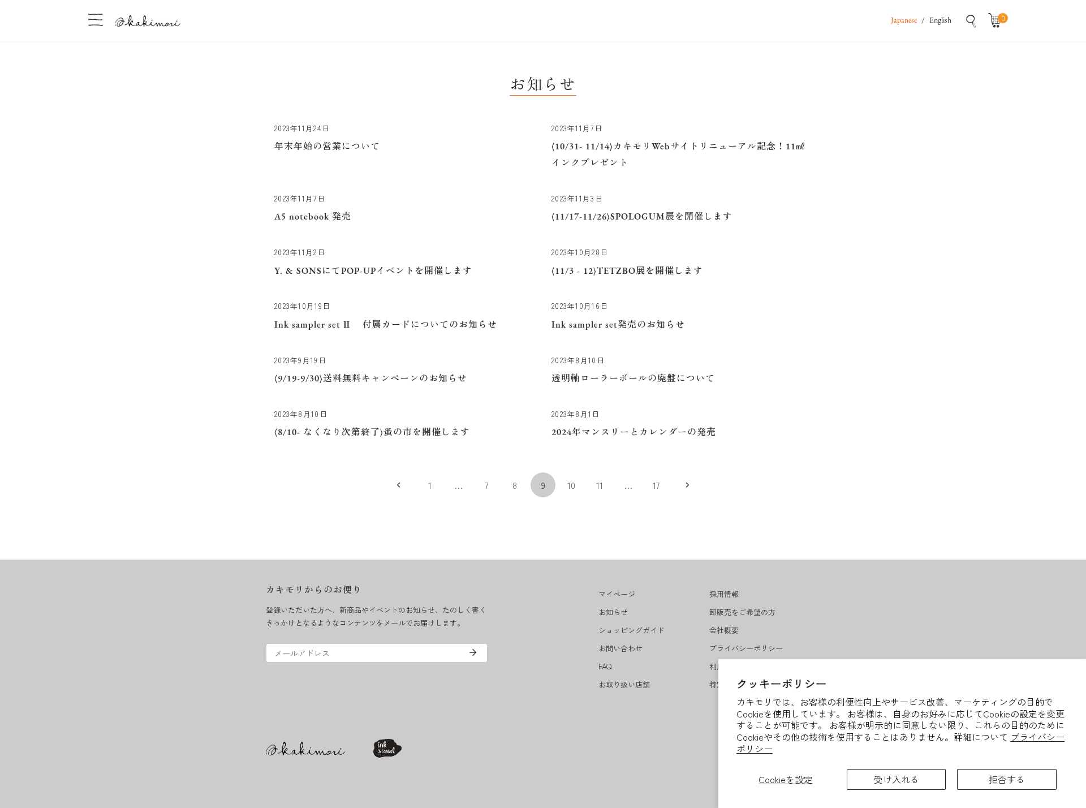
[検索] (971, 21)
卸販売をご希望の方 (742, 612)
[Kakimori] (147, 20)
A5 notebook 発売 (312, 217)
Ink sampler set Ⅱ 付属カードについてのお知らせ (385, 325)
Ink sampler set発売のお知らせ (618, 325)
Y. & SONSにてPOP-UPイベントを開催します (373, 271)
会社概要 (724, 630)
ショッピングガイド (631, 630)
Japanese (904, 20)
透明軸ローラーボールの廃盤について (633, 379)
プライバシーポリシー (746, 648)
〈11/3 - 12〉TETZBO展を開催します (627, 271)
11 (599, 485)
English (940, 20)
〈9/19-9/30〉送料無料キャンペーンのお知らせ (370, 379)
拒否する (1007, 779)
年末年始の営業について (327, 147)
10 (571, 485)
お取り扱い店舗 (624, 684)
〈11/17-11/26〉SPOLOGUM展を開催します (641, 217)
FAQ (604, 666)
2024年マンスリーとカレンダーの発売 (633, 432)
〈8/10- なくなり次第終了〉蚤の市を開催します (372, 432)
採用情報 (724, 593)
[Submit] (472, 652)
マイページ (616, 593)
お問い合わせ (620, 648)
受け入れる (896, 779)
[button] (997, 21)
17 (656, 485)
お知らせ (613, 612)
